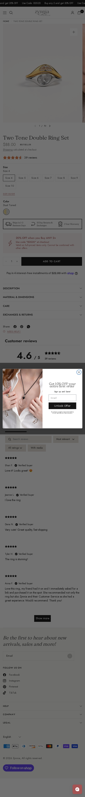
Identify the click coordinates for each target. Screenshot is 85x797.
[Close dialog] (79, 372)
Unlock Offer (62, 405)
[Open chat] (77, 789)
